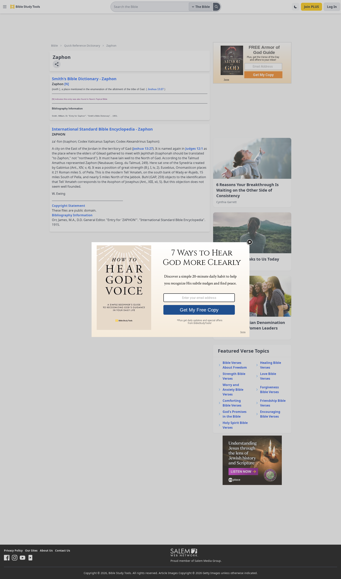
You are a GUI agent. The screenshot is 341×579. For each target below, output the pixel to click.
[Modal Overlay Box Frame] (170, 289)
